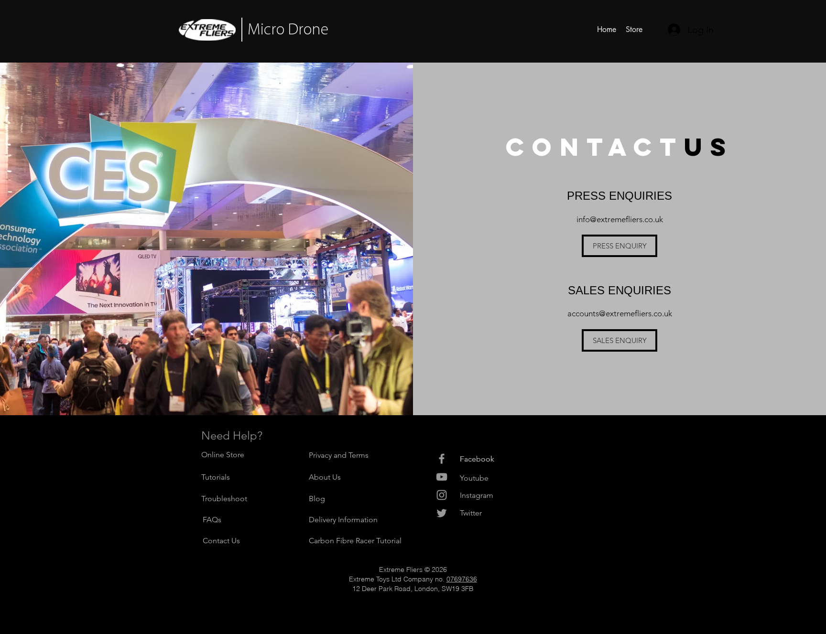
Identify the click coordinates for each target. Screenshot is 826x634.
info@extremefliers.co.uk (619, 219)
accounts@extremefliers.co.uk (619, 313)
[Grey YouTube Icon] (441, 477)
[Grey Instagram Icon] (441, 495)
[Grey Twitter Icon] (441, 513)
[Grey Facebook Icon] (441, 458)
